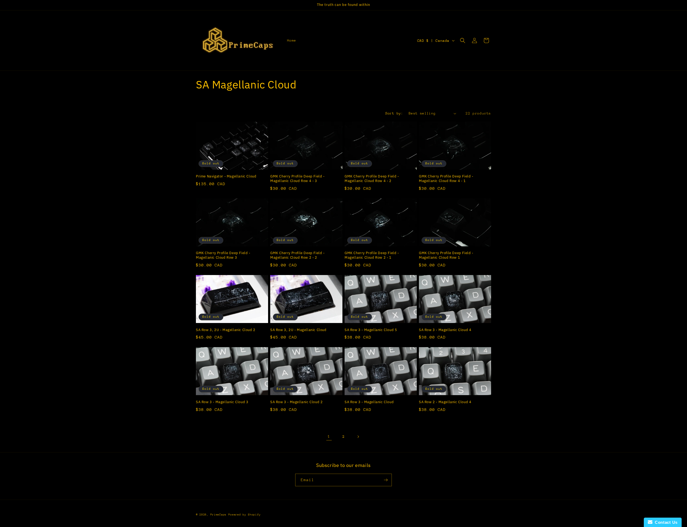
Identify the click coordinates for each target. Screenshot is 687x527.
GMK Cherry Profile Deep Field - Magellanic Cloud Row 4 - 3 (297, 178)
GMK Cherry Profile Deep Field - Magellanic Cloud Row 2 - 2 (297, 255)
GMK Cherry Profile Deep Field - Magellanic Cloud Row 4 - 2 (372, 178)
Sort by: (394, 113)
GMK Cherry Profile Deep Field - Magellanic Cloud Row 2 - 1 (372, 255)
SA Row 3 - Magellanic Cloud (369, 402)
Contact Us (665, 522)
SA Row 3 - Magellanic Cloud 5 (371, 330)
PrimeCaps (219, 514)
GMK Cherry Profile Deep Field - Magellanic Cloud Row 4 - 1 (446, 178)
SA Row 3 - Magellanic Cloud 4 (445, 330)
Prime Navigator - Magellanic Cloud (226, 176)
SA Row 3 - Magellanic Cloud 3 (222, 402)
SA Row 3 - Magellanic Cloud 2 (296, 402)
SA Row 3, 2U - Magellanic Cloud (298, 330)
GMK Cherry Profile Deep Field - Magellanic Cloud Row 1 (446, 255)
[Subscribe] (386, 480)
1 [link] (329, 436)
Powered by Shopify (244, 514)
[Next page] (358, 437)
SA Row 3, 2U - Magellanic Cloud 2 (225, 330)
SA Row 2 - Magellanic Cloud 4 (445, 402)
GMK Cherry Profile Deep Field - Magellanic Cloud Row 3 (223, 255)
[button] (463, 40)
